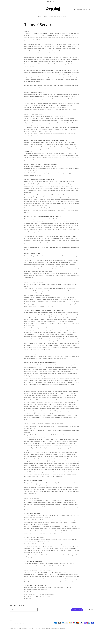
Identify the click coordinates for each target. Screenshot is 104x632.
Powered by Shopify (23, 628)
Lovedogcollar (16, 628)
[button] (11, 9)
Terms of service (55, 628)
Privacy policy (31, 628)
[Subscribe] (35, 609)
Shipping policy (63, 628)
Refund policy (38, 628)
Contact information (46, 628)
